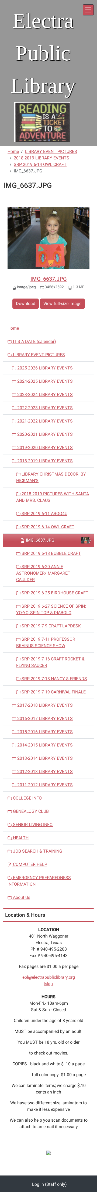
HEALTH (20, 837)
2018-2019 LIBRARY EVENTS (41, 158)
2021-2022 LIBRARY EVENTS (44, 421)
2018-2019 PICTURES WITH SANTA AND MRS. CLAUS (52, 497)
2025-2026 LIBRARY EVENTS (44, 368)
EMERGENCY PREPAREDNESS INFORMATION (39, 881)
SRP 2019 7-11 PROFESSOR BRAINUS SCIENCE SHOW (45, 642)
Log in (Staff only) (49, 1184)
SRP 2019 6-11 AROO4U (43, 513)
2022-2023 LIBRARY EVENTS (44, 407)
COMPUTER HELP (29, 864)
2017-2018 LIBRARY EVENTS (44, 705)
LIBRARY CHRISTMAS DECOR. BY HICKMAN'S (51, 477)
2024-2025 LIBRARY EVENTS (44, 381)
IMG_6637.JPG (48, 279)
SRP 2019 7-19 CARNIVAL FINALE (53, 692)
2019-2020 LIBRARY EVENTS (44, 447)
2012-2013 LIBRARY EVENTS (44, 771)
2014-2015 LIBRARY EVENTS (44, 745)
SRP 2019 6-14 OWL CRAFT (40, 164)
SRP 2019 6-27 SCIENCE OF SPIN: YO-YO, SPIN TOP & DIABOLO (51, 609)
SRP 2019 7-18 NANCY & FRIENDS (53, 678)
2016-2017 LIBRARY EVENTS (44, 718)
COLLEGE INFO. (27, 798)
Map (48, 983)
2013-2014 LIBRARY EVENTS (44, 758)
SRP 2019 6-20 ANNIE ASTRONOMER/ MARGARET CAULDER (43, 573)
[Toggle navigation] (88, 9)
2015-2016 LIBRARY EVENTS (44, 731)
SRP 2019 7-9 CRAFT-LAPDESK (50, 625)
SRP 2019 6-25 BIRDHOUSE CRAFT (54, 592)
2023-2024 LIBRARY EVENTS (44, 394)
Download (25, 303)
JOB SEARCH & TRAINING (37, 851)
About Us (21, 897)
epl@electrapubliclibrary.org (48, 977)
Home (13, 151)
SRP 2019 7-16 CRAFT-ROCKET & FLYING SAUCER (50, 662)
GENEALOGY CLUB (30, 811)
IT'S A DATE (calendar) (34, 341)
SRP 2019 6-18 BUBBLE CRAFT (50, 553)
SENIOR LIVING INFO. (32, 824)
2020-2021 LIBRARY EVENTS (44, 434)
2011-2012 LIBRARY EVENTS (44, 784)
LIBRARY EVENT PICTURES (51, 151)
